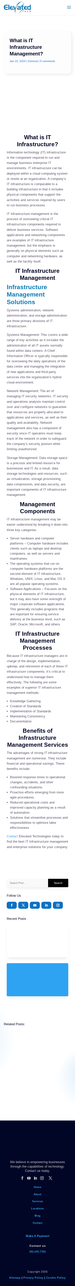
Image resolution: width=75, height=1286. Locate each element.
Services (37, 1201)
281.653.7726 (37, 1251)
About (37, 1194)
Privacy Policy (33, 1277)
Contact (12, 836)
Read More (16, 1077)
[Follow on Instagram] (58, 905)
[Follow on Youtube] (35, 905)
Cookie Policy (56, 1277)
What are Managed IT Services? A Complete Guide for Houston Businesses (36, 1054)
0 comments (47, 61)
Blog (38, 1215)
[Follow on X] (23, 905)
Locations (37, 1208)
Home (37, 1187)
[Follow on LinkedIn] (46, 905)
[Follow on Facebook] (12, 905)
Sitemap (15, 1277)
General (33, 61)
